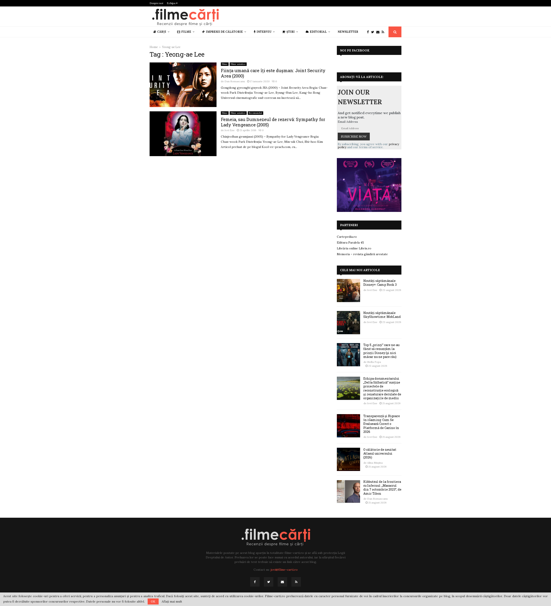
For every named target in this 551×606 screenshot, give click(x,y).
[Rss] (384, 32)
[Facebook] (369, 32)
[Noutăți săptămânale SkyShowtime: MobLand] (348, 322)
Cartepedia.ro (347, 237)
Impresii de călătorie (224, 32)
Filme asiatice (238, 64)
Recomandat (255, 113)
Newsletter (348, 32)
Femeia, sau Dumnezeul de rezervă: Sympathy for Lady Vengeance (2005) (273, 122)
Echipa (171, 3)
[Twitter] (373, 32)
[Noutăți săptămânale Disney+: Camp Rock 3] (348, 290)
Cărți (161, 32)
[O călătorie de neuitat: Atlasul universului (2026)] (348, 459)
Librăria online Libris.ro (354, 248)
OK (153, 601)
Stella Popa (374, 362)
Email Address (348, 122)
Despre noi (156, 3)
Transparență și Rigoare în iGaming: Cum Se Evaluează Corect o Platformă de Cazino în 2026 (381, 424)
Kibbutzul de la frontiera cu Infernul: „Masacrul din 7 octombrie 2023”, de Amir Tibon (382, 488)
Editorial (318, 32)
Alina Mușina (375, 462)
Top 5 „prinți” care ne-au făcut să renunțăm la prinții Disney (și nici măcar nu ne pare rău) (381, 351)
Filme (186, 32)
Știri (290, 32)
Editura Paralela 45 (350, 242)
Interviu (264, 32)
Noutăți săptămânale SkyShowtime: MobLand (382, 315)
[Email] (379, 32)
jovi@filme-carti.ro (284, 570)
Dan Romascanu (234, 81)
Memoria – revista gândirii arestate (362, 254)
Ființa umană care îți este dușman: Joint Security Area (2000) (273, 73)
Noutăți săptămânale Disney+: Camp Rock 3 (380, 283)
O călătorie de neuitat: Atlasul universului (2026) (380, 453)
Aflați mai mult (172, 601)
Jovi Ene (229, 130)
